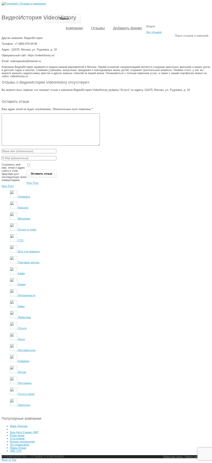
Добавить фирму (127, 28)
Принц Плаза (18, 447)
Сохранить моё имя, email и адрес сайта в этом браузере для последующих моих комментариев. (14, 172)
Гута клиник (17, 438)
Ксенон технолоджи (22, 441)
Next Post (8, 186)
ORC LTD (15, 450)
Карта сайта (192, 456)
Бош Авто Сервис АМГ (24, 432)
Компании (74, 28)
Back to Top (9, 459)
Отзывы (98, 28)
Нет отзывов (154, 32)
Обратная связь (173, 456)
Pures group (17, 435)
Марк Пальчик (19, 426)
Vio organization (19, 444)
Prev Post (32, 183)
